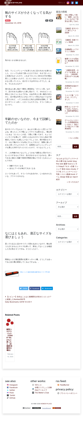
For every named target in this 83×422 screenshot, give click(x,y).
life (47, 20)
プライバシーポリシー (68, 393)
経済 (58, 179)
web (61, 164)
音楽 (67, 177)
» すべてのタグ (73, 182)
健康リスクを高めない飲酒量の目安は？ (72, 61)
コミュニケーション (69, 171)
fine (57, 164)
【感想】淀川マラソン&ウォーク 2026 (72, 30)
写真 (58, 174)
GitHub (12, 398)
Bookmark (48, 288)
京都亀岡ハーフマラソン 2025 (72, 50)
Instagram (14, 385)
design (62, 177)
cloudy (73, 169)
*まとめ (59, 158)
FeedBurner (64, 385)
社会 (65, 161)
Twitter (25, 288)
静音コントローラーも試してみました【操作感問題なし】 (72, 110)
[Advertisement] (29, 205)
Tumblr (12, 395)
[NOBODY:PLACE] (13, 2)
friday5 (61, 166)
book (73, 174)
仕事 (61, 161)
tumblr (69, 161)
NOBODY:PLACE (46, 404)
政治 (63, 169)
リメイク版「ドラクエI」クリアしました (72, 97)
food (70, 164)
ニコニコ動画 (65, 174)
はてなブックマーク (70, 158)
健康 (51, 20)
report (75, 177)
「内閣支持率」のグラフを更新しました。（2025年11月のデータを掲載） (72, 74)
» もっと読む (74, 138)
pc (71, 177)
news (68, 169)
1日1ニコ (61, 3)
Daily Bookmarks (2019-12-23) (18, 302)
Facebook (35, 288)
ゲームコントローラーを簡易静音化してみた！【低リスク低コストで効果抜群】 (72, 124)
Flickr (12, 393)
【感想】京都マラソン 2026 (72, 41)
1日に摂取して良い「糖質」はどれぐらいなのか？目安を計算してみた (72, 18)
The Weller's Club (42, 393)
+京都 (72, 166)
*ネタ (67, 166)
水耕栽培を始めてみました (72, 87)
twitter (12, 390)
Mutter (8, 20)
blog (75, 161)
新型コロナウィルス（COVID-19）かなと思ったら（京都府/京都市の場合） (9, 339)
